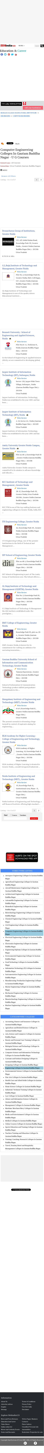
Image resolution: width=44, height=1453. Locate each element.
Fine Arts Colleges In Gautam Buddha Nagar (21, 1077)
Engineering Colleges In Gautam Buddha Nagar (22, 1068)
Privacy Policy (26, 1404)
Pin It (17, 144)
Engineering (5, 116)
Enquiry (3, 1407)
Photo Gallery (26, 1424)
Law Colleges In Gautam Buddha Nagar (19, 1096)
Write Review (21, 237)
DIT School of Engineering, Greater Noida (21, 555)
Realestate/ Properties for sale (32, 1432)
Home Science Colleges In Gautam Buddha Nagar (23, 1086)
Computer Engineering (21, 116)
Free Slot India (27, 1407)
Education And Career (8, 1422)
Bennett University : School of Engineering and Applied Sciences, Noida (18, 335)
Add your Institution (33, 108)
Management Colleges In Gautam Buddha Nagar (22, 1105)
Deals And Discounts (8, 1432)
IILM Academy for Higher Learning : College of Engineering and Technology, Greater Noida (21, 738)
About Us (4, 1401)
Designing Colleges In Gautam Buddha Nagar (21, 1065)
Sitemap (4, 1409)
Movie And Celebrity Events (10, 1429)
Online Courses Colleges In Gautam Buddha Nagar (23, 1124)
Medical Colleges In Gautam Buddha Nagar (21, 1121)
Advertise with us (7, 1404)
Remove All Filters (8, 176)
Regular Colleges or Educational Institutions (19, 113)
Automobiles (26, 1429)
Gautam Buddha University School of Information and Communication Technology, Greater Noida (19, 662)
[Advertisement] (22, 21)
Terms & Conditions (28, 1401)
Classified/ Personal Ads (30, 1427)
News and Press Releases (9, 1419)
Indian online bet (6, 1427)
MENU (4, 170)
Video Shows (5, 1424)
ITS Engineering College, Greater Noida (20, 521)
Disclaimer (25, 1409)
